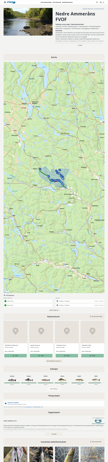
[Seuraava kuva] (49, 21)
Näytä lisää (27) (54, 310)
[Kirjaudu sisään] (103, 2)
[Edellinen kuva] (6, 21)
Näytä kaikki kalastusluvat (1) (54, 361)
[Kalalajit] (54, 369)
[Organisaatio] (54, 412)
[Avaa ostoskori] (101, 2)
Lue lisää (80, 45)
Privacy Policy (28, 407)
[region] (28, 22)
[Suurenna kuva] (28, 22)
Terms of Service (36, 407)
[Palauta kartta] (102, 70)
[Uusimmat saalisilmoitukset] (54, 441)
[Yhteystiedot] (54, 396)
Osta (16, 355)
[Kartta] (54, 57)
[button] (62, 177)
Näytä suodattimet (97, 316)
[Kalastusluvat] (54, 317)
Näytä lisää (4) (54, 389)
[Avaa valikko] (5, 2)
